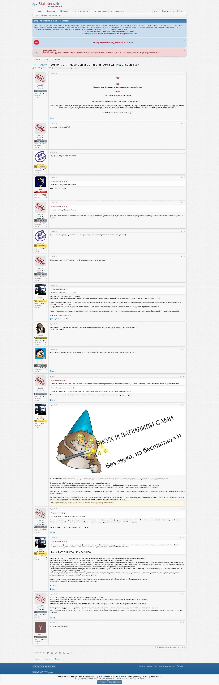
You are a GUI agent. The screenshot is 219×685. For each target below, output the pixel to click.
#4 (184, 177)
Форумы (52, 11)
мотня (63, 68)
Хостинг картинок (117, 11)
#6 (184, 231)
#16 (184, 623)
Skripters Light (39, 666)
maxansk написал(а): (58, 182)
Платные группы (101, 11)
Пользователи (83, 11)
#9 (184, 324)
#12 (184, 405)
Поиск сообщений (55, 15)
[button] (70, 11)
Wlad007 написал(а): (58, 380)
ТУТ (68, 127)
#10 (184, 349)
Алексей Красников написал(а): (61, 388)
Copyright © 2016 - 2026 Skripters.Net (43, 672)
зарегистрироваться (103, 502)
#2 (184, 123)
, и (60, 319)
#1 (184, 73)
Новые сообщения (40, 15)
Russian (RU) (51, 666)
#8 (184, 285)
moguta (57, 68)
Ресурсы (66, 11)
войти (87, 502)
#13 (184, 509)
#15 (184, 594)
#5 (184, 202)
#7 (184, 256)
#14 (184, 537)
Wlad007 (37, 68)
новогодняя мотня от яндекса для (86, 68)
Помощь (180, 666)
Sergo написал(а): (57, 513)
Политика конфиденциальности (164, 666)
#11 (184, 376)
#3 (184, 152)
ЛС (129, 42)
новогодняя (70, 68)
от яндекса (102, 68)
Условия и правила (145, 666)
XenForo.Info (44, 671)
